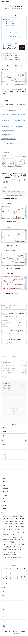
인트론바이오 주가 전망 (8, 544)
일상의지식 (4, 454)
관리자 (3, 613)
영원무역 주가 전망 (7, 537)
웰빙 (2, 451)
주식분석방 (14, 8)
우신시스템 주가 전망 (9, 552)
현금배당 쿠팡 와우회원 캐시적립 (12, 56)
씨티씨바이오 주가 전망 (8, 542)
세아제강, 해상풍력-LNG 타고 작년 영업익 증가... (12, 126)
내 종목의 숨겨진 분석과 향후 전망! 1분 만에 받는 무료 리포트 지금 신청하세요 (9, 48)
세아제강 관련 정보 (10, 21)
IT (2, 464)
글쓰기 (3, 616)
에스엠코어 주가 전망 (19, 524)
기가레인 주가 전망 (7, 557)
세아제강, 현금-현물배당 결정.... (8, 139)
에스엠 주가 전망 (7, 550)
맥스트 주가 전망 (20, 532)
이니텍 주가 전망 (19, 529)
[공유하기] (7, 357)
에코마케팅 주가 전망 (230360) (8, 372)
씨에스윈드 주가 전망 (9, 547)
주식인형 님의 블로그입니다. (9, 385)
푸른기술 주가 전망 (21, 544)
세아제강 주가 (7, 19)
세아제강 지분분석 (10, 26)
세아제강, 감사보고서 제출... (7, 135)
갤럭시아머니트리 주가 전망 (9, 555)
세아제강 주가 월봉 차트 (13, 30)
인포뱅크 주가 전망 (17, 550)
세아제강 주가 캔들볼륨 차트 (13, 34)
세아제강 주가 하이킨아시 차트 (14, 32)
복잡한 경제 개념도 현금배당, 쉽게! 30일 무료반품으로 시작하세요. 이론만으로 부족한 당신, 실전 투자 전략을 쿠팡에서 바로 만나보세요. (14, 58)
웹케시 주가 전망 (18, 516)
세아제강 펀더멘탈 (10, 23)
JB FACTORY (17, 633)
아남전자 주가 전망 (8, 532)
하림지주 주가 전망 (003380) (7, 370)
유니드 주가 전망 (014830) (7, 367)
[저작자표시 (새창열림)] (17, 356)
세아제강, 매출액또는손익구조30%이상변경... (11, 143)
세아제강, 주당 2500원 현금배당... (9, 110)
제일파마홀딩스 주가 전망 (9, 535)
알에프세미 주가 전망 (20, 526)
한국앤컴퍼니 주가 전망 (8, 539)
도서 (2, 447)
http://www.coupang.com (9, 53)
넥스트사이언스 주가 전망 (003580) (8, 368)
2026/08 (14, 565)
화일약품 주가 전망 (18, 537)
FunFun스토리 (7, 383)
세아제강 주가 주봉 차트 (13, 28)
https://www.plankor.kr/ (9, 43)
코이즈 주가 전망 (8, 529)
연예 (2, 467)
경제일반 (3, 471)
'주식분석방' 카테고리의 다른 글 (14, 36)
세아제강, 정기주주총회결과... (8, 131)
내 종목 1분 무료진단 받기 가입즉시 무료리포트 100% (9, 45)
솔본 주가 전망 (20, 547)
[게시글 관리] (9, 357)
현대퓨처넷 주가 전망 (8, 521)
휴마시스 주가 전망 (8, 519)
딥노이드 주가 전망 (7, 524)
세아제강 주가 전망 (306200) (14, 6)
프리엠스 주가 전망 (19, 521)
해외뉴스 (3, 461)
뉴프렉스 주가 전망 (21, 539)
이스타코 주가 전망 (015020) (7, 365)
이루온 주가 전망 (8, 526)
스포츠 (3, 474)
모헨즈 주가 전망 (20, 519)
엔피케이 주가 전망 (18, 557)
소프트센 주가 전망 (7, 516)
